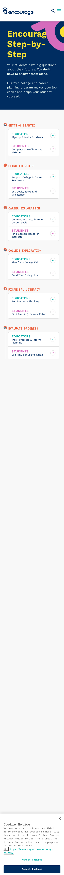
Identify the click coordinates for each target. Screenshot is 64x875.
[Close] (60, 818)
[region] (32, 844)
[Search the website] (53, 10)
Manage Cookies (32, 859)
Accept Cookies (32, 869)
